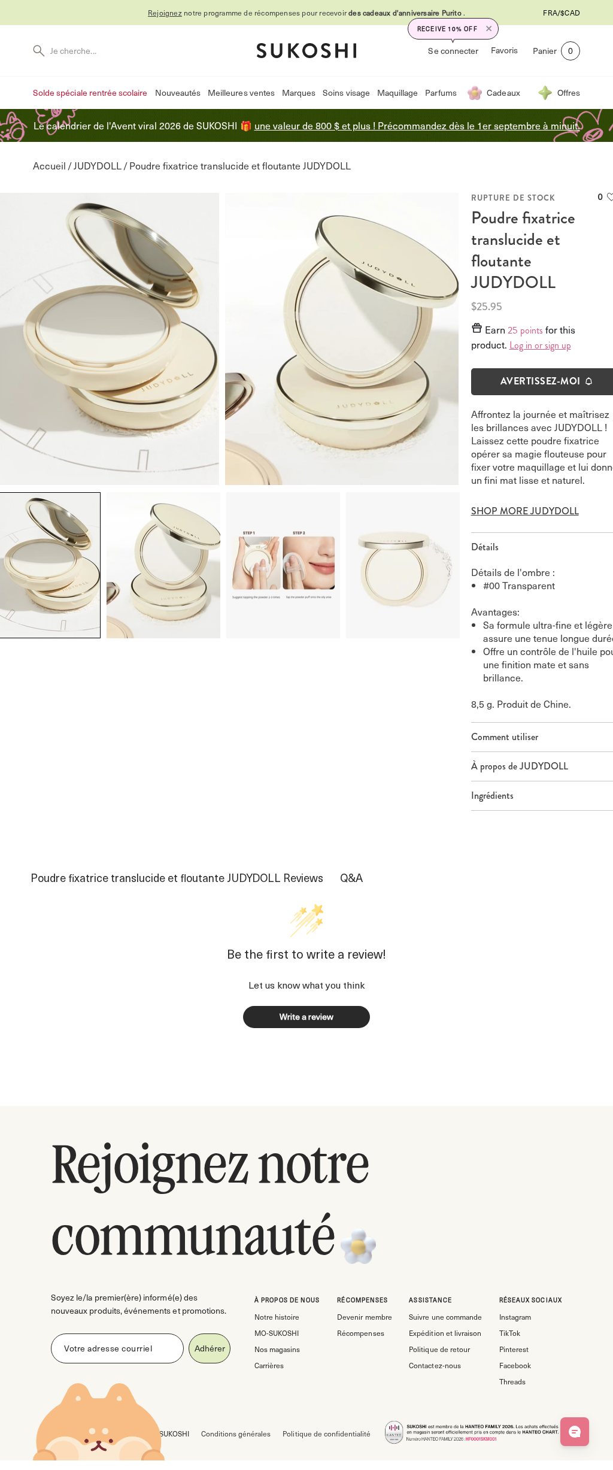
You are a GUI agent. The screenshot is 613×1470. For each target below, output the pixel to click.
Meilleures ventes (241, 92)
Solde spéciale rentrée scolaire (90, 92)
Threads (512, 1381)
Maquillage (397, 92)
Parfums (440, 92)
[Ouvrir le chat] (574, 1431)
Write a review (306, 1016)
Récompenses (360, 1332)
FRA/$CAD (561, 12)
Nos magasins (277, 1349)
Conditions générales (236, 1433)
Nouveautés (178, 92)
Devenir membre (364, 1316)
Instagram (515, 1316)
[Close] (489, 29)
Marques (298, 92)
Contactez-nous (434, 1365)
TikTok (509, 1332)
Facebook (515, 1365)
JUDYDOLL (98, 165)
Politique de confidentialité (327, 1433)
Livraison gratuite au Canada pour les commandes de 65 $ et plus (313, 12)
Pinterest (514, 1349)
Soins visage (346, 92)
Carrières (269, 1365)
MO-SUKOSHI (276, 1332)
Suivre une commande (445, 1316)
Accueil (49, 165)
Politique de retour (439, 1349)
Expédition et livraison (445, 1332)
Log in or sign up (540, 345)
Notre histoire (276, 1316)
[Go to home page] (306, 50)
